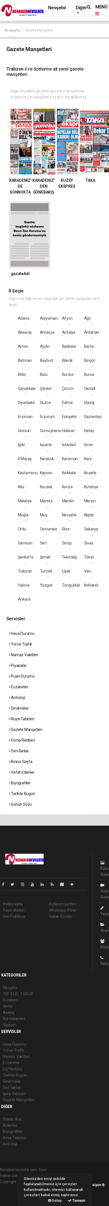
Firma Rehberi (22, 740)
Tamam (78, 1200)
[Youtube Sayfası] (35, 884)
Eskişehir (69, 416)
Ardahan (91, 332)
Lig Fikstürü (12, 1069)
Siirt (43, 543)
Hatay (89, 430)
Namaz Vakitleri (24, 655)
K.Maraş (25, 458)
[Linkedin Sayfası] (44, 884)
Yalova (24, 585)
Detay (56, 1200)
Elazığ (89, 402)
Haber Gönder (61, 916)
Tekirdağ (69, 557)
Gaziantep (93, 416)
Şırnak (45, 557)
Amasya (47, 332)
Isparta (46, 444)
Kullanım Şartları (63, 904)
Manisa (46, 501)
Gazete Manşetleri (26, 729)
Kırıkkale (69, 473)
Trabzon (25, 571)
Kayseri (46, 473)
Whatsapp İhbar (62, 910)
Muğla (23, 515)
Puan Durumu (22, 676)
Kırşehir (90, 473)
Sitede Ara (12, 1119)
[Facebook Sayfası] (5, 884)
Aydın (45, 346)
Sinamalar (19, 708)
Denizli (90, 388)
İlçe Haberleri (14, 1018)
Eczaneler (19, 687)
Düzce (45, 402)
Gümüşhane (50, 430)
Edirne (67, 402)
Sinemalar (11, 1081)
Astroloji (17, 697)
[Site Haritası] (64, 884)
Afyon (67, 318)
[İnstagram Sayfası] (25, 884)
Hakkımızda (13, 904)
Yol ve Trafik (21, 644)
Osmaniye (48, 529)
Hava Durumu (22, 633)
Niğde (89, 515)
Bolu (44, 374)
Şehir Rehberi (14, 1093)
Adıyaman (49, 318)
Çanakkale (27, 388)
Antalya (68, 332)
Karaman (70, 458)
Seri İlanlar (19, 751)
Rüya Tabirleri (22, 719)
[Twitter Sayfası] (15, 884)
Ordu (22, 529)
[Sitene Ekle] (74, 884)
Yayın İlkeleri (13, 910)
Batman (25, 360)
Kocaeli (46, 487)
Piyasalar (18, 665)
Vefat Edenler (22, 772)
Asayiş (8, 1012)
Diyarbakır (26, 402)
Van (87, 571)
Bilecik (67, 360)
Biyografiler (20, 783)
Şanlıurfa (25, 557)
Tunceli (46, 571)
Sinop (67, 543)
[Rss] (54, 884)
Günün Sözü (21, 804)
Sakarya (91, 529)
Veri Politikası (14, 916)
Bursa (89, 374)
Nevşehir (57, 7)
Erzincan (25, 416)
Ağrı (87, 318)
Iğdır (21, 444)
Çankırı (46, 388)
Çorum (68, 388)
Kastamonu (28, 473)
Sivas (88, 543)
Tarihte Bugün (22, 793)
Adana (23, 318)
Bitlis (22, 374)
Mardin (68, 501)
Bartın (89, 346)
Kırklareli (91, 585)
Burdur (68, 374)
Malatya (25, 501)
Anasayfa (12, 30)
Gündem (10, 1000)
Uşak (66, 571)
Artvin (23, 346)
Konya (67, 487)
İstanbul (69, 444)
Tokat (89, 557)
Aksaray (25, 332)
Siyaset (9, 1025)
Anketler (10, 1125)
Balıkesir (69, 346)
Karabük (47, 458)
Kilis (21, 487)
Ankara (24, 599)
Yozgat (46, 585)
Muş (43, 515)
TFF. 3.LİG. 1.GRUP (18, 994)
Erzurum (47, 416)
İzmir (88, 444)
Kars (88, 458)
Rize (66, 529)
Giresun (24, 430)
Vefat (8, 1006)
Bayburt (47, 360)
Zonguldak (71, 585)
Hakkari (68, 430)
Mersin (90, 501)
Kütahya (91, 487)
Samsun (25, 543)
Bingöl (89, 360)
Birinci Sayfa (21, 761)
